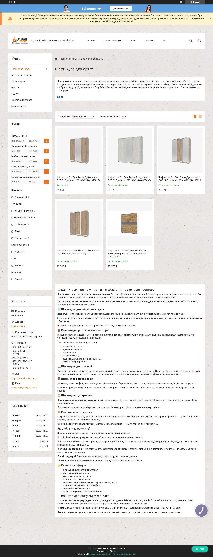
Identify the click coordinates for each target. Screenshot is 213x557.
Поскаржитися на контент (99, 554)
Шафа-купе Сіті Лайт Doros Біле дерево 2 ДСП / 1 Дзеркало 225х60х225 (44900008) (129, 179)
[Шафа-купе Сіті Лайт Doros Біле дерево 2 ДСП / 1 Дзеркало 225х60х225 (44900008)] (130, 150)
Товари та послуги (112, 40)
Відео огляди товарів (22, 75)
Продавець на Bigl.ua (106, 551)
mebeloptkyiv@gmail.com (24, 387)
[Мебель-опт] (20, 40)
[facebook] (58, 97)
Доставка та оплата (21, 100)
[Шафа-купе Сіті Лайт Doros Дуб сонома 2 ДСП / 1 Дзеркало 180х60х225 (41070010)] (79, 150)
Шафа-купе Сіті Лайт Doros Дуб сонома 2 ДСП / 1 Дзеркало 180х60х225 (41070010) (78, 179)
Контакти (149, 40)
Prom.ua (121, 548)
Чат (202, 549)
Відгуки (15, 93)
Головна (91, 40)
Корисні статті (18, 106)
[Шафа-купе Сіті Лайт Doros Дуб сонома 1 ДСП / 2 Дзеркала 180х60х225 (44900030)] (180, 150)
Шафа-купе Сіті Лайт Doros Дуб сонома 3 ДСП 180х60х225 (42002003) (78, 252)
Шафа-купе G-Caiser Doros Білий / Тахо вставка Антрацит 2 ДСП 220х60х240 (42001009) (127, 253)
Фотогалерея (18, 81)
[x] (62, 97)
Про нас (133, 40)
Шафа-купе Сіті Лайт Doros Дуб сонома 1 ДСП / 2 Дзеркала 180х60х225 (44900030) (180, 179)
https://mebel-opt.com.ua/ (24, 378)
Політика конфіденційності (124, 554)
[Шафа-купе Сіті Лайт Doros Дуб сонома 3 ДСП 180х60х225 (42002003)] (79, 223)
